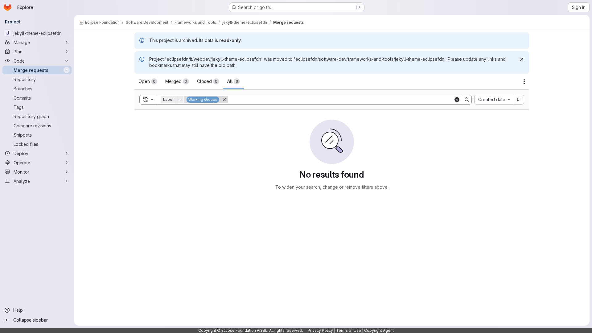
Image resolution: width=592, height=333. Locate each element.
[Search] (467, 100)
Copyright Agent (379, 330)
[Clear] (457, 99)
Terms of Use (348, 330)
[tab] (147, 81)
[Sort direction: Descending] (519, 100)
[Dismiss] (521, 59)
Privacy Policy (320, 330)
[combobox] (494, 100)
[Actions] (524, 82)
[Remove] (224, 99)
